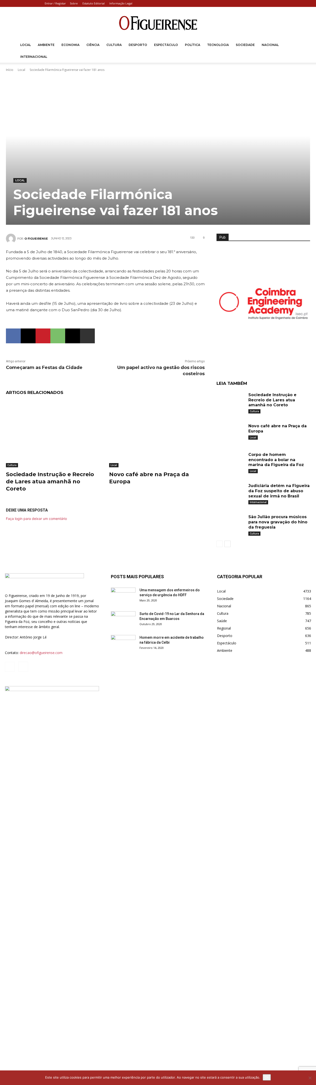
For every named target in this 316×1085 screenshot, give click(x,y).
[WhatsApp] (57, 335)
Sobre (74, 3)
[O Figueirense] (158, 23)
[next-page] (227, 544)
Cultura (114, 45)
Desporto (138, 45)
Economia (70, 45)
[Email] (72, 335)
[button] (305, 45)
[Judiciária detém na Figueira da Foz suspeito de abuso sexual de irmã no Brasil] (231, 492)
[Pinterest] (43, 335)
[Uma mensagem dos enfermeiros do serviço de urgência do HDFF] (123, 596)
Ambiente (46, 45)
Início (9, 70)
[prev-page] (220, 544)
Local (25, 45)
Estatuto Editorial (93, 3)
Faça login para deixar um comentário (36, 518)
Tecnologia (218, 45)
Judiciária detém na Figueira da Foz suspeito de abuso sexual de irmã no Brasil (279, 490)
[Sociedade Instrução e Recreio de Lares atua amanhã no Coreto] (54, 433)
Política (192, 45)
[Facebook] (299, 3)
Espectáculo (166, 45)
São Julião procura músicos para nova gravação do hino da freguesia (277, 522)
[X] (28, 335)
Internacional (33, 57)
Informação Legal (120, 3)
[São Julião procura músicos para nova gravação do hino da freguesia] (231, 523)
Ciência (92, 45)
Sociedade (245, 45)
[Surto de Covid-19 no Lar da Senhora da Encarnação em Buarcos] (123, 620)
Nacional (270, 45)
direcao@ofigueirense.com (41, 652)
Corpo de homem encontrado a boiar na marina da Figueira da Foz (276, 459)
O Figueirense (36, 238)
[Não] (309, 1077)
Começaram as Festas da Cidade (44, 367)
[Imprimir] (87, 335)
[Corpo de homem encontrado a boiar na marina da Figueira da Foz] (231, 461)
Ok (267, 1077)
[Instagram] (307, 3)
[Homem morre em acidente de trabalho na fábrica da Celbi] (123, 643)
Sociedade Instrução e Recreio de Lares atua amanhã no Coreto (50, 481)
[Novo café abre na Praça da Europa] (157, 433)
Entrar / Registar (55, 3)
